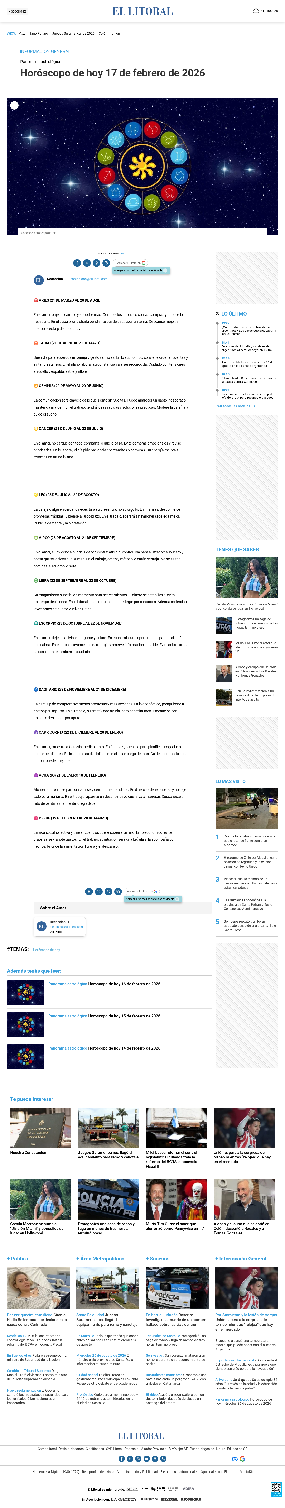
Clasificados (95, 1449)
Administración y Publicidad (137, 1472)
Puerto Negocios (202, 1449)
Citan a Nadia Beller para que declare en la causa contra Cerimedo (249, 378)
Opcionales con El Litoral (219, 1472)
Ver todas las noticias (233, 406)
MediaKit (246, 1472)
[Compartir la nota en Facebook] (77, 263)
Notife (220, 1449)
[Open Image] (14, 105)
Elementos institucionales (179, 1472)
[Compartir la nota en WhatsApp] (96, 263)
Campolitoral (47, 1449)
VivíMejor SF (178, 1449)
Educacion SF (237, 1449)
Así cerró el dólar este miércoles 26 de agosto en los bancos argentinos (248, 362)
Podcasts (131, 1449)
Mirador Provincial (153, 1449)
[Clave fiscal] (276, 1496)
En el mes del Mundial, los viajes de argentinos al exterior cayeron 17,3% (247, 346)
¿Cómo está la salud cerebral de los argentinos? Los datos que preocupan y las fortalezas (249, 328)
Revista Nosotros (71, 1449)
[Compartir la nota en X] (87, 263)
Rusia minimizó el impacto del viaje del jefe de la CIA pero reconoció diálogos (248, 393)
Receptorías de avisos (98, 1472)
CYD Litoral (114, 1449)
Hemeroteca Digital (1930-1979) (55, 1472)
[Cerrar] (165, 270)
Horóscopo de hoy (46, 950)
